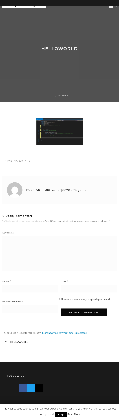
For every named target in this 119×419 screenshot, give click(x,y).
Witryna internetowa (12, 301)
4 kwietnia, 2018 (14, 160)
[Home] (53, 95)
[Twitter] (31, 388)
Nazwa (6, 281)
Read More (73, 414)
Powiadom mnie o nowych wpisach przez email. (86, 299)
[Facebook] (23, 388)
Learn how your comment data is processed (64, 332)
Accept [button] (60, 414)
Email (64, 281)
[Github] (39, 388)
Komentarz (7, 232)
